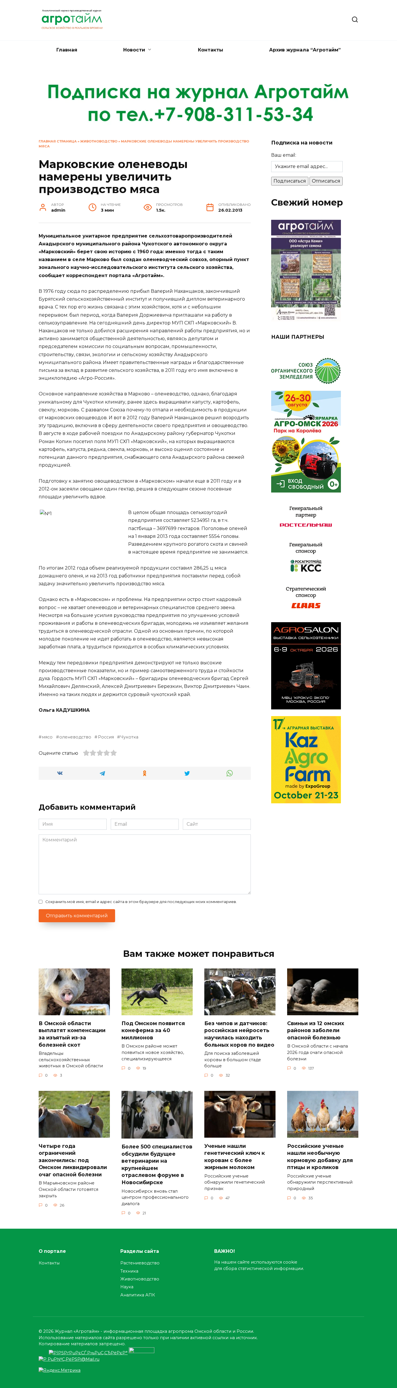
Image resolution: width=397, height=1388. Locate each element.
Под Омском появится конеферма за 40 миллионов (153, 1030)
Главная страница (58, 141)
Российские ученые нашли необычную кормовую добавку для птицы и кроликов (320, 1156)
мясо (47, 737)
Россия (106, 737)
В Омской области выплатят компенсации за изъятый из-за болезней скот (72, 1034)
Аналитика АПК (137, 1295)
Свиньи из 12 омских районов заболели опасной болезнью (315, 1030)
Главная (66, 50)
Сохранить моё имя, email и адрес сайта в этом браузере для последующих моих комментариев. (141, 902)
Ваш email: (283, 155)
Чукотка (129, 737)
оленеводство (75, 737)
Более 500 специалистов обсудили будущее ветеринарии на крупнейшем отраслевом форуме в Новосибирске (156, 1164)
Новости (134, 50)
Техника (129, 1271)
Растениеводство (140, 1263)
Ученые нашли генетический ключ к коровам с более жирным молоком (234, 1156)
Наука (126, 1286)
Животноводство (98, 141)
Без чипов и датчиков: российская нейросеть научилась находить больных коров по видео (239, 1034)
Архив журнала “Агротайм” (305, 50)
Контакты (210, 50)
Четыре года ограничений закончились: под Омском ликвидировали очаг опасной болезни (73, 1160)
